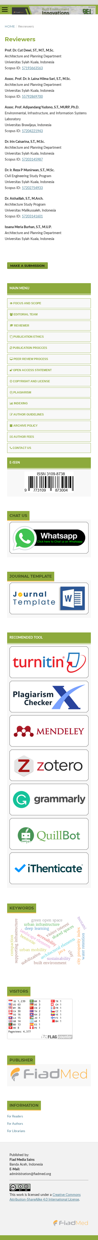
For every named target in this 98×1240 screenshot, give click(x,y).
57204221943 (32, 131)
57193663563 (32, 68)
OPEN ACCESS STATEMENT (32, 370)
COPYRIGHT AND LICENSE (31, 381)
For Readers (15, 1116)
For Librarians (16, 1131)
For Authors (15, 1123)
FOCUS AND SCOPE (27, 303)
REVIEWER (21, 325)
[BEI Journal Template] (49, 599)
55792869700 (32, 96)
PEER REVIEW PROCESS (31, 359)
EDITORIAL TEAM (26, 314)
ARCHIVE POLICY (25, 425)
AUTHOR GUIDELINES (28, 414)
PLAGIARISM (22, 392)
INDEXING (21, 403)
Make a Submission (27, 265)
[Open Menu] (5, 9)
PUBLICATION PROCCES (30, 348)
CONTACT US (22, 448)
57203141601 (32, 216)
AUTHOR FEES (24, 436)
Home (10, 26)
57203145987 (32, 159)
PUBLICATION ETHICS (28, 336)
